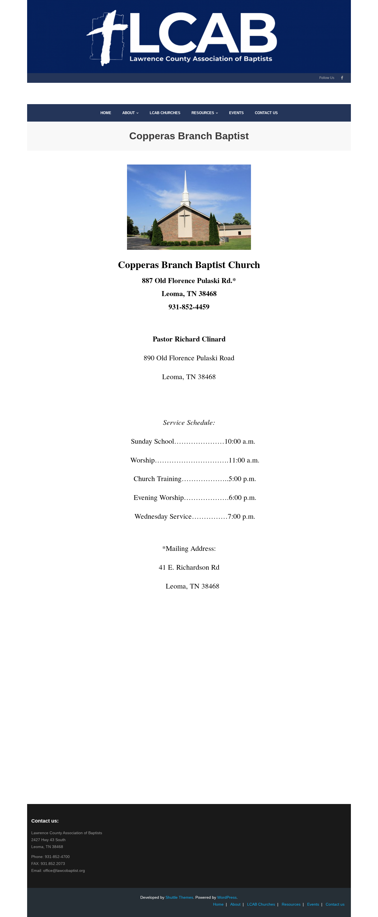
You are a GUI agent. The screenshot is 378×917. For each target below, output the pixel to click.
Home (218, 904)
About (235, 904)
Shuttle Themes (179, 897)
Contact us (335, 904)
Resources (291, 904)
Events (313, 904)
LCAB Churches (261, 904)
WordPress (227, 897)
